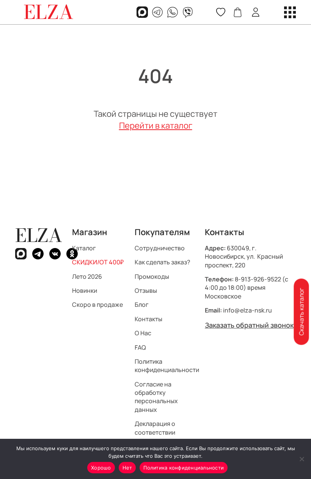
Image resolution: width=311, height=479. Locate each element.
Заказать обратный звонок (249, 324)
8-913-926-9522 (258, 279)
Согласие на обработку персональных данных (156, 396)
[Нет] (301, 459)
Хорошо (101, 468)
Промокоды (152, 276)
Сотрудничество (160, 247)
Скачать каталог (301, 311)
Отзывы (146, 290)
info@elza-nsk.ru (247, 310)
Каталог (84, 247)
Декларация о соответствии (155, 427)
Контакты (148, 318)
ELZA (38, 235)
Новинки (84, 290)
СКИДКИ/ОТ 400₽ (98, 262)
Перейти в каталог (155, 125)
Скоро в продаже (97, 304)
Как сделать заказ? (162, 262)
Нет (127, 468)
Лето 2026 (87, 276)
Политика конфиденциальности (167, 365)
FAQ (140, 347)
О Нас (143, 333)
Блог (142, 304)
